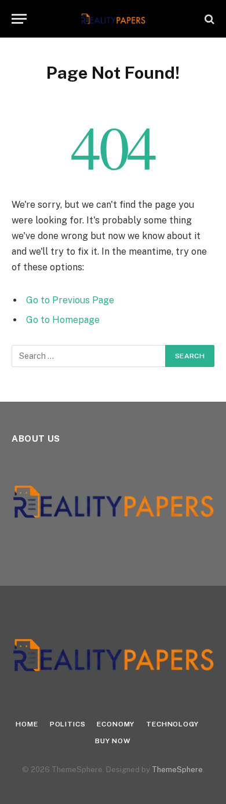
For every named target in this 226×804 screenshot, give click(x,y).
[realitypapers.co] (113, 19)
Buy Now (113, 741)
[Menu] (19, 19)
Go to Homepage (63, 319)
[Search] (208, 19)
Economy (115, 724)
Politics (68, 724)
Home (27, 724)
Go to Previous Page (70, 300)
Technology (172, 724)
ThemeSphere (177, 769)
